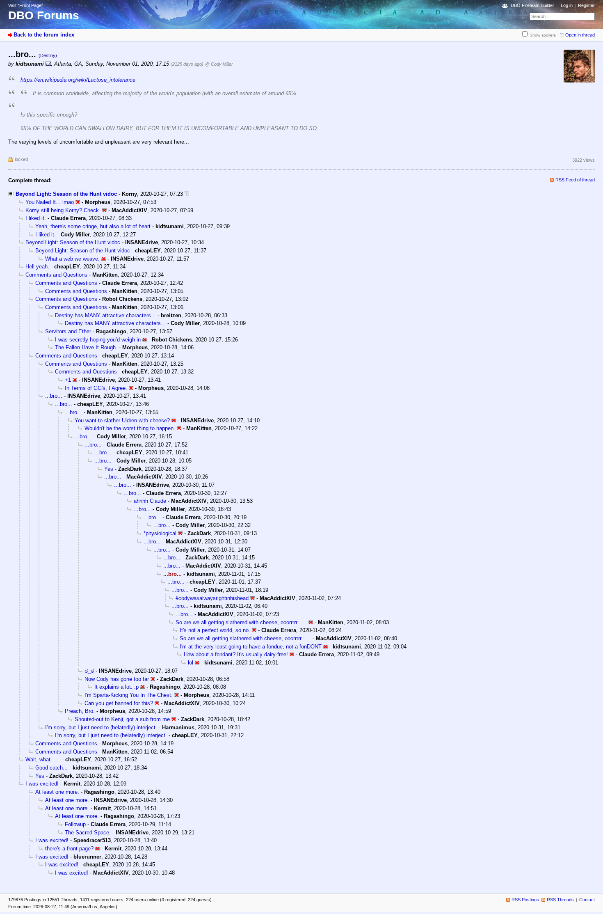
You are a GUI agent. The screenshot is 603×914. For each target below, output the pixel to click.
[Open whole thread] (187, 194)
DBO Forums (43, 15)
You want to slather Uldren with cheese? (122, 420)
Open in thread (580, 34)
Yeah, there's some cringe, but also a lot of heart (93, 226)
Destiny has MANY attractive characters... (105, 315)
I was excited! (42, 784)
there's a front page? (69, 848)
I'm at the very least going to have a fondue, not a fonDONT (251, 647)
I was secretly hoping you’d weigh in (98, 340)
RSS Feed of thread (575, 179)
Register (586, 5)
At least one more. (57, 792)
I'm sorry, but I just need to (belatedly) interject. (101, 727)
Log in (567, 5)
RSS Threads (560, 899)
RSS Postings (525, 899)
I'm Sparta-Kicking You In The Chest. (129, 695)
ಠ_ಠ (89, 671)
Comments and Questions (56, 275)
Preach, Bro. (80, 711)
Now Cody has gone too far (117, 679)
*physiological (160, 533)
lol (190, 663)
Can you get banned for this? (119, 703)
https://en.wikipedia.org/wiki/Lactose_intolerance (78, 80)
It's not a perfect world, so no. (215, 630)
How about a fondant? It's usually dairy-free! (236, 654)
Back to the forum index (44, 35)
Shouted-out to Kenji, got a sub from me (122, 719)
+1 (68, 380)
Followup (75, 824)
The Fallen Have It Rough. (86, 347)
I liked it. (35, 218)
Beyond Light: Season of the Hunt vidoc (66, 194)
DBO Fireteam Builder (532, 5)
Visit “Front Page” (25, 5)
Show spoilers (543, 35)
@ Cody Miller (219, 64)
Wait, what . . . (42, 759)
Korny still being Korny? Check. (62, 210)
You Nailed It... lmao (49, 202)
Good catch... (51, 768)
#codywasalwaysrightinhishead (212, 598)
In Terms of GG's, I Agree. (96, 388)
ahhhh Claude (150, 501)
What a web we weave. (72, 259)
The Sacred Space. (88, 832)
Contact (587, 899)
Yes (108, 469)
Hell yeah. (37, 266)
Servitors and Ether (68, 331)
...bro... (53, 396)
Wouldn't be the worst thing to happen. (130, 428)
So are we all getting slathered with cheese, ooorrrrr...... (241, 622)
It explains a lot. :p (116, 687)
